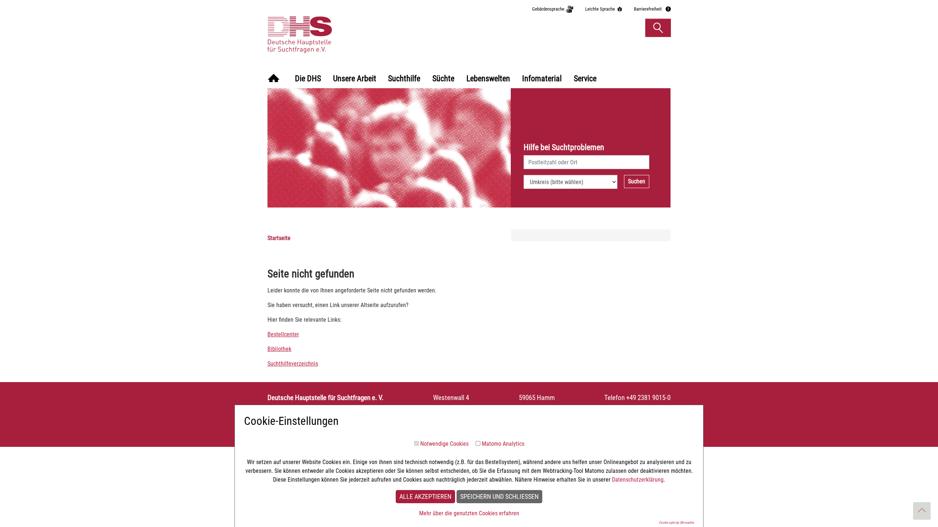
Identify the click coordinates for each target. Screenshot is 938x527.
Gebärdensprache (548, 9)
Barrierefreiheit (648, 9)
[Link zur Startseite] (334, 27)
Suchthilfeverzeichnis (292, 363)
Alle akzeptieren (425, 496)
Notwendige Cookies (444, 443)
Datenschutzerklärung (638, 479)
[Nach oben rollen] (922, 511)
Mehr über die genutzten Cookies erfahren (469, 513)
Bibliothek (279, 348)
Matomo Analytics (503, 443)
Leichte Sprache (600, 9)
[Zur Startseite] (274, 79)
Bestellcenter (283, 334)
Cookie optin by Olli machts (676, 522)
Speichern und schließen (499, 496)
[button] (658, 28)
